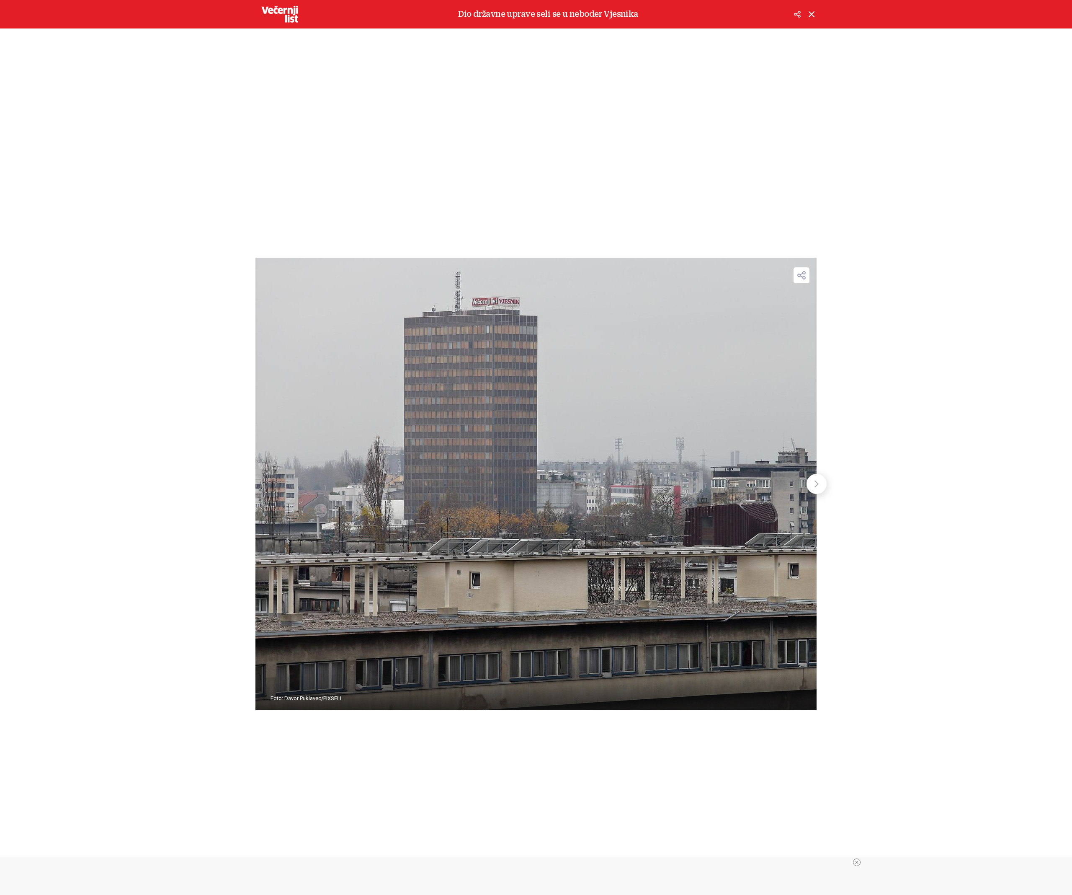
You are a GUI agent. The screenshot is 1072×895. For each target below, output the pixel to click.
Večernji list (279, 14)
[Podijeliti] (797, 14)
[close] (857, 862)
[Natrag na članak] (812, 14)
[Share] (801, 275)
